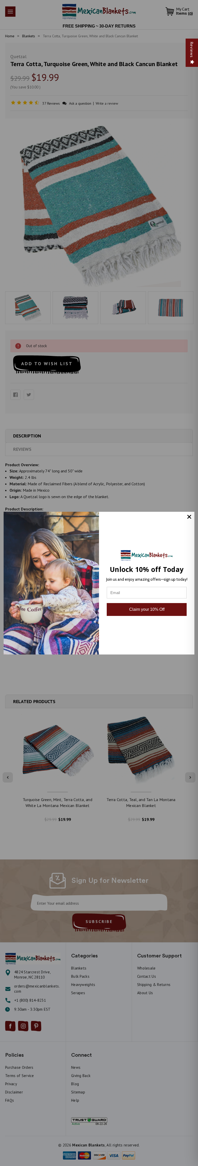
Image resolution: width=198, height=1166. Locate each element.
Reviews (191, 50)
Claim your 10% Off (146, 609)
